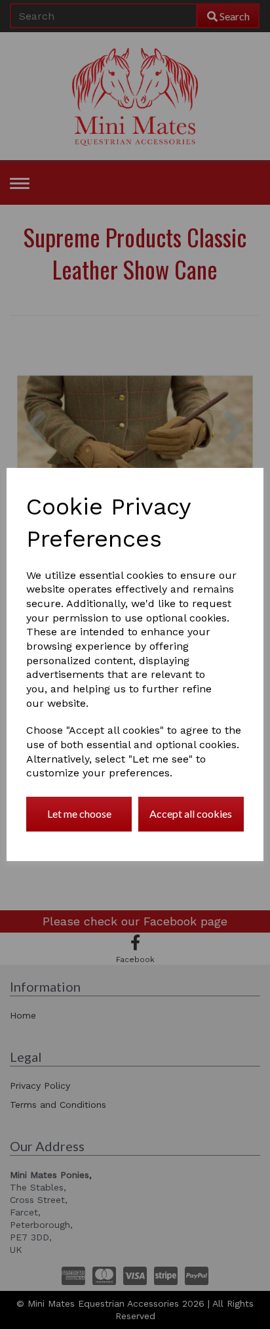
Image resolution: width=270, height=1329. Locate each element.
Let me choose (79, 813)
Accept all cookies (190, 813)
